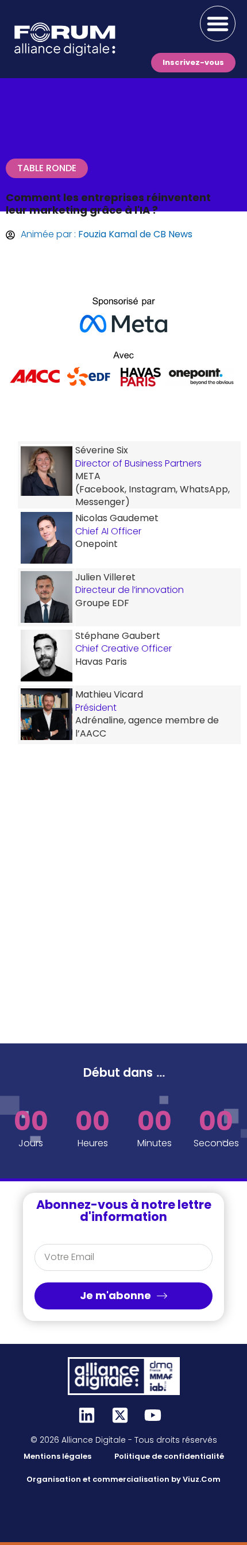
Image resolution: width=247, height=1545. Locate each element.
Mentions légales (57, 1456)
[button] (218, 23)
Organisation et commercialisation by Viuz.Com (123, 1479)
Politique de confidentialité (169, 1456)
